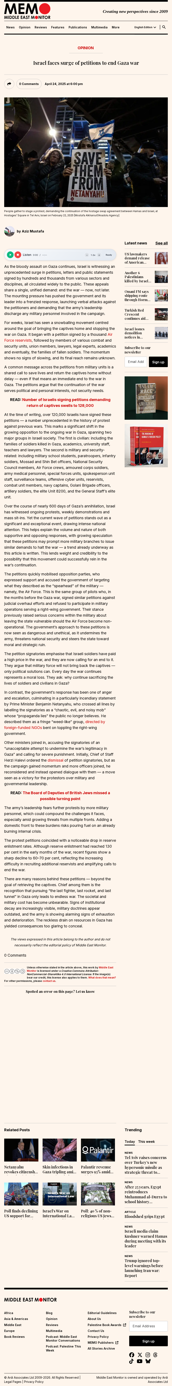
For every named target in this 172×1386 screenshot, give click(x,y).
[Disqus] (60, 1052)
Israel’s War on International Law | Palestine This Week (59, 1214)
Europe (9, 1331)
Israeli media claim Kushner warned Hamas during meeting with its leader (146, 1238)
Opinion (24, 27)
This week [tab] (146, 1141)
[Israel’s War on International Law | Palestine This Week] (60, 1194)
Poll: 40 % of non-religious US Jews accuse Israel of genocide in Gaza (96, 1214)
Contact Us (96, 1331)
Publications (78, 27)
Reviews (41, 27)
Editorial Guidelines (102, 1313)
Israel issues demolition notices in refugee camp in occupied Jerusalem (137, 333)
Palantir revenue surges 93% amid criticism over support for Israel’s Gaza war (98, 1170)
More (116, 27)
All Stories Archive (101, 1348)
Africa (8, 1313)
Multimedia (99, 27)
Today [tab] (130, 1141)
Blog (49, 1313)
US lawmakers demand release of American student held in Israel (137, 258)
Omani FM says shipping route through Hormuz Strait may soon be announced (138, 295)
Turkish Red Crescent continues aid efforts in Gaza (136, 314)
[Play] (10, 254)
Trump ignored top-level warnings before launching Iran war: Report (144, 1268)
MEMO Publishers (101, 1342)
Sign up (158, 362)
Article (130, 1211)
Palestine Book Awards (104, 1325)
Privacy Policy (98, 1336)
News (10, 27)
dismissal (56, 760)
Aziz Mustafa (33, 231)
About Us (94, 1319)
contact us (49, 980)
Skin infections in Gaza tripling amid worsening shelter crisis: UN (59, 1170)
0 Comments (29, 84)
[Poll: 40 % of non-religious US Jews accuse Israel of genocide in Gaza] (98, 1194)
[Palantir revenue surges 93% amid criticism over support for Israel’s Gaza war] (98, 1150)
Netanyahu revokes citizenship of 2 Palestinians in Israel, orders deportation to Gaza (21, 1170)
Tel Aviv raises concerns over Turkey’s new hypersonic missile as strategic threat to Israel (146, 1165)
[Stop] (17, 254)
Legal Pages (12, 1381)
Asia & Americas (16, 1319)
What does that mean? (102, 977)
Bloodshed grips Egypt (145, 1216)
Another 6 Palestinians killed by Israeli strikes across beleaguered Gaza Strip (137, 277)
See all (161, 243)
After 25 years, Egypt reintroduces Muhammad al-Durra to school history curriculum (146, 1194)
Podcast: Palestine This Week (63, 1348)
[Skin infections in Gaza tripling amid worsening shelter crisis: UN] (60, 1150)
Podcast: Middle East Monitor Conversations (63, 1338)
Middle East (12, 1325)
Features (57, 27)
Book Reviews (14, 1336)
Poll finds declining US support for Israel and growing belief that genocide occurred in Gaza (21, 1214)
